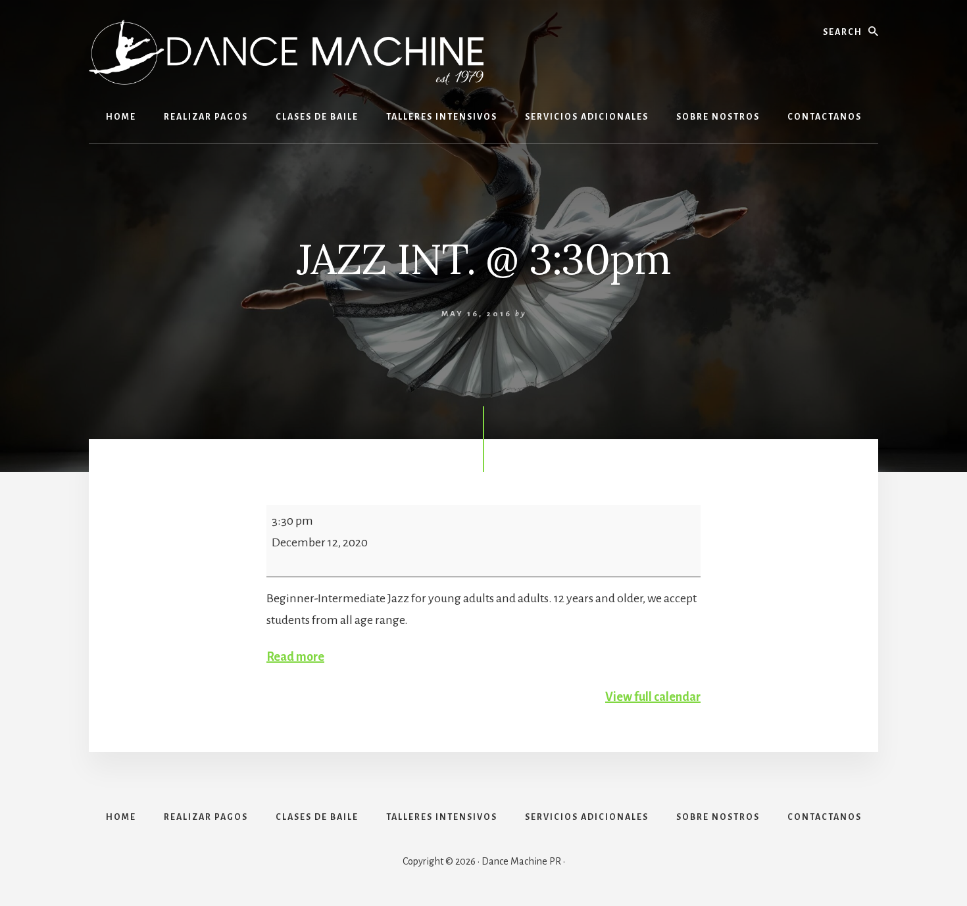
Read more (295, 656)
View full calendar (653, 696)
